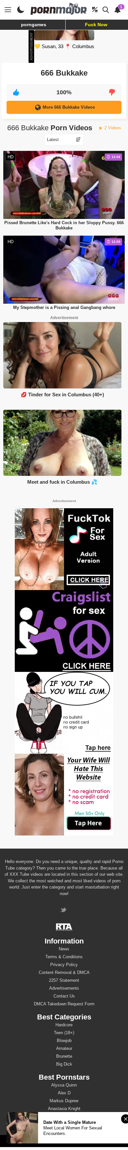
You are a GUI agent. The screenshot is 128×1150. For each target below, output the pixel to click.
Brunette (64, 1056)
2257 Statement (64, 980)
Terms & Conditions (64, 956)
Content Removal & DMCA (64, 972)
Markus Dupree (64, 1100)
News (64, 948)
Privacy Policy (64, 964)
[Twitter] (64, 910)
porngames (33, 24)
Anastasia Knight (64, 1108)
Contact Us (64, 996)
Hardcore (64, 1024)
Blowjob (64, 1040)
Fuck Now (96, 24)
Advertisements (64, 988)
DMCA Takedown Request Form (64, 1003)
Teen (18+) (64, 1032)
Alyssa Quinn (64, 1085)
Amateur (64, 1048)
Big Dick (64, 1064)
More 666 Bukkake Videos (69, 107)
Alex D (64, 1092)
